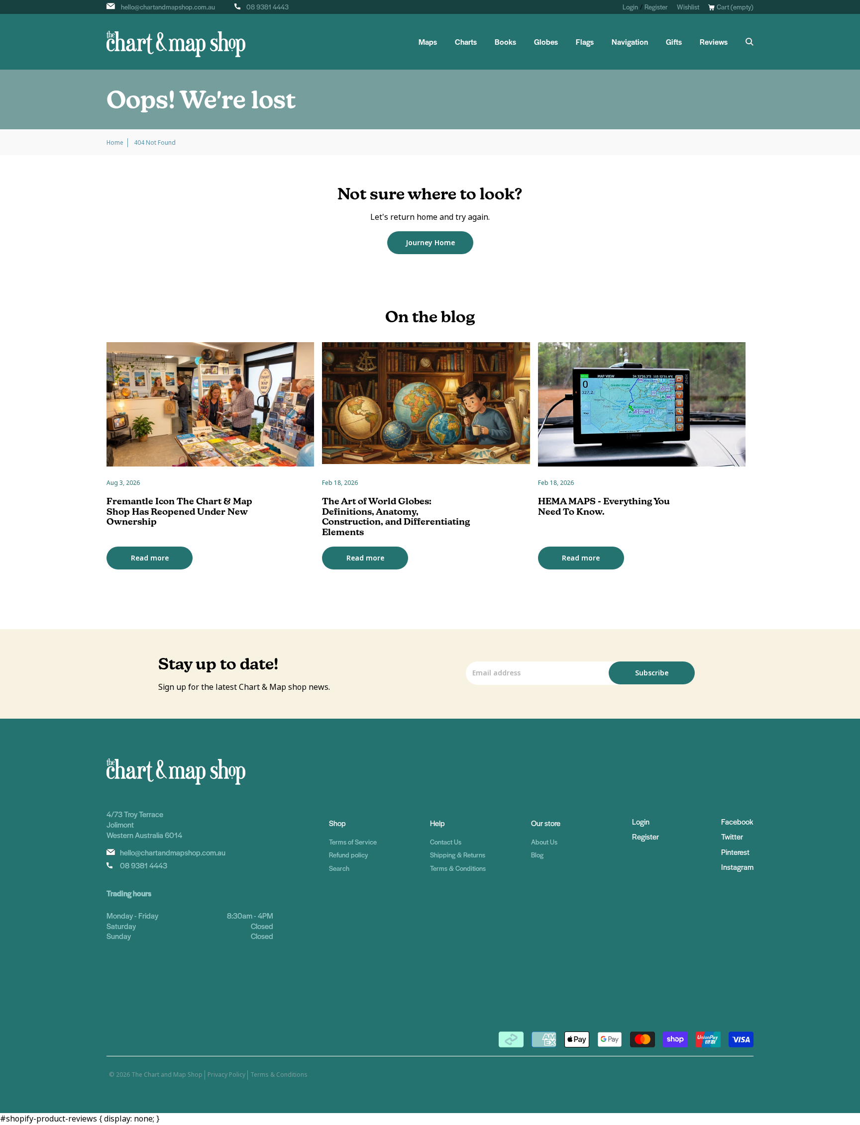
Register (656, 6)
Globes (546, 41)
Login (630, 6)
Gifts (674, 41)
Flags (585, 41)
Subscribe (651, 673)
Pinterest (735, 851)
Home (115, 142)
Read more (150, 558)
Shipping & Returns (457, 854)
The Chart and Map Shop (167, 1074)
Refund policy (348, 854)
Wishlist (688, 6)
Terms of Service (353, 841)
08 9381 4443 (267, 6)
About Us (544, 841)
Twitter (732, 836)
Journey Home (430, 243)
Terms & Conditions (458, 868)
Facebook (737, 821)
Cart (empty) (735, 6)
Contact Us (445, 841)
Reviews (714, 41)
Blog (537, 854)
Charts (466, 41)
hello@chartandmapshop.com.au (168, 6)
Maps (428, 41)
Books (505, 41)
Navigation (630, 41)
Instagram (737, 866)
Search (339, 868)
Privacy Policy (226, 1074)
